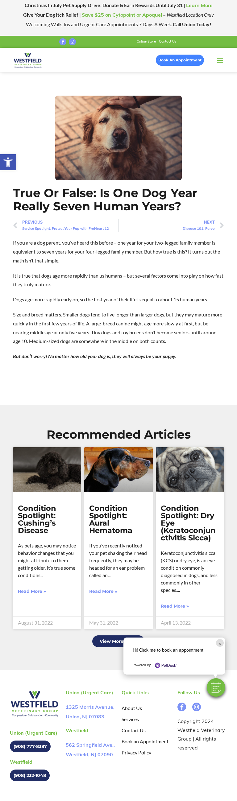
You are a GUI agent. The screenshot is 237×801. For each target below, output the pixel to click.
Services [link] (130, 719)
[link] (8, 162)
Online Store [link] (146, 41)
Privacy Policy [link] (136, 752)
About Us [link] (132, 708)
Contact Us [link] (167, 41)
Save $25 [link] (122, 15)
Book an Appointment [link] (145, 741)
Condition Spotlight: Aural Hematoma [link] (110, 519)
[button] (216, 687)
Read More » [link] (32, 591)
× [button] (219, 642)
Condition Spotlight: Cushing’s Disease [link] (37, 519)
